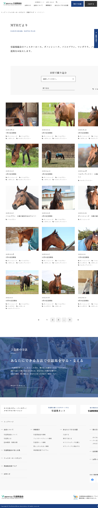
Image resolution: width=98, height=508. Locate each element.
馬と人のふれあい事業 (41, 446)
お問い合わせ (50, 2)
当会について (38, 5)
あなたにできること (18, 385)
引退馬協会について (11, 435)
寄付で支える (67, 438)
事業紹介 (49, 5)
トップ (3, 12)
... (64, 320)
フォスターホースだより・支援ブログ (21, 12)
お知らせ (28, 5)
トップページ (9, 421)
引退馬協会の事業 (39, 435)
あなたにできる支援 (61, 5)
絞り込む (46, 88)
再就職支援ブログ (10, 466)
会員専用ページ (39, 2)
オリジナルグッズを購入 (71, 442)
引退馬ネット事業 (39, 442)
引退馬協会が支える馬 (12, 450)
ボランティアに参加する (71, 446)
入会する (91, 4)
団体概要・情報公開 (11, 442)
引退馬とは (7, 438)
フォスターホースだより (13, 458)
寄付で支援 (77, 4)
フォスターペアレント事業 (42, 438)
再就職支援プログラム (41, 450)
